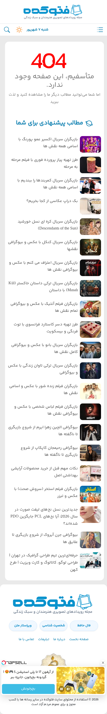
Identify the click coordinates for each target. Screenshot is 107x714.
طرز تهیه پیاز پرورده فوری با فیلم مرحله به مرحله (44, 163)
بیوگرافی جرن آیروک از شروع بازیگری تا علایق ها (45, 538)
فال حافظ (84, 625)
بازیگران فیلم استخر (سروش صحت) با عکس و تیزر (46, 492)
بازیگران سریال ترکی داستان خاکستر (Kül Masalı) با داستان (43, 287)
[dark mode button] (18, 30)
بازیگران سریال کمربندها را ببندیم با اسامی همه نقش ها (47, 184)
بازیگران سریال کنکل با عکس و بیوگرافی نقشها (43, 246)
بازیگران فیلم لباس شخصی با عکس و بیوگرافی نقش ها (46, 410)
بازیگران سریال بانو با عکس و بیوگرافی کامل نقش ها (44, 348)
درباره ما (59, 639)
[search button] (7, 30)
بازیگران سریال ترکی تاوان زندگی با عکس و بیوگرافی (43, 369)
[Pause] (61, 689)
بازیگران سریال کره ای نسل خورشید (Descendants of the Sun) (48, 225)
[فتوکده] (53, 12)
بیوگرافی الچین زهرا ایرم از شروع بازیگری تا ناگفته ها (43, 431)
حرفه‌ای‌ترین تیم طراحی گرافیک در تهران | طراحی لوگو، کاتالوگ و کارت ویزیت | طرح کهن (43, 562)
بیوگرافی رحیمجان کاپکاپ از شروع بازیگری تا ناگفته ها (49, 451)
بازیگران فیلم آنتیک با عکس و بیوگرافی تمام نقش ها (44, 307)
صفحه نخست (79, 639)
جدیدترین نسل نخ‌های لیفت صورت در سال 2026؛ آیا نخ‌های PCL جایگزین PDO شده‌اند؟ (44, 517)
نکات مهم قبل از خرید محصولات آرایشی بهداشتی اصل (44, 472)
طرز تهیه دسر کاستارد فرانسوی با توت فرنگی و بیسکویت (46, 328)
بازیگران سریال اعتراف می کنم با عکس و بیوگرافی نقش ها (43, 266)
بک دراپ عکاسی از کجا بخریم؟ (52, 201)
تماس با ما (26, 639)
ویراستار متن (23, 625)
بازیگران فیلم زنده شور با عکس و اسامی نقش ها (43, 390)
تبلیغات (43, 639)
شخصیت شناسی (53, 625)
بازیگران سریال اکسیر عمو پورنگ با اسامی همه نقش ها (48, 143)
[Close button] (103, 662)
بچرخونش (28, 689)
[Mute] (68, 689)
